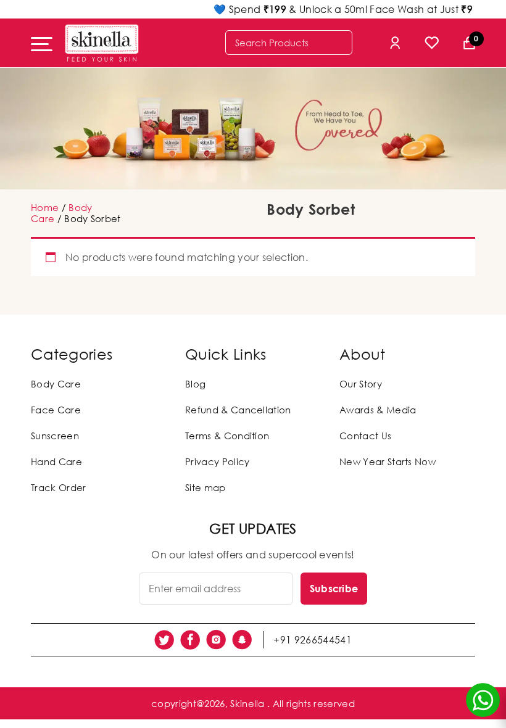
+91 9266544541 (312, 640)
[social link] (164, 640)
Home (45, 207)
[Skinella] (102, 42)
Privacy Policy (217, 461)
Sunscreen (55, 435)
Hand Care (56, 461)
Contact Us (365, 435)
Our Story (360, 383)
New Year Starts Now (387, 461)
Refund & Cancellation (238, 409)
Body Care (56, 383)
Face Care (56, 409)
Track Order (58, 487)
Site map (205, 487)
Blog (195, 383)
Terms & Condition (227, 435)
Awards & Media (377, 409)
